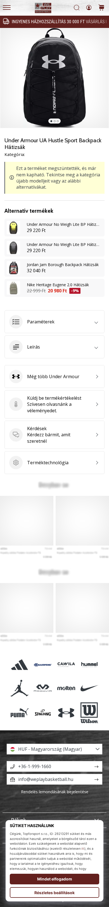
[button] (54, 322)
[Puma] (19, 713)
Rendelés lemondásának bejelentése (54, 791)
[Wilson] (89, 713)
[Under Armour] (66, 713)
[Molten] (66, 688)
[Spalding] (42, 713)
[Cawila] (66, 664)
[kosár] (101, 8)
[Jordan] (19, 688)
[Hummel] (89, 664)
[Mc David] (42, 688)
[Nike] (89, 688)
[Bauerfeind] (42, 664)
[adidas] (19, 664)
